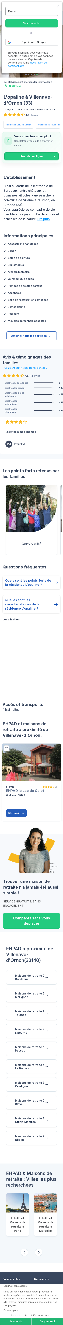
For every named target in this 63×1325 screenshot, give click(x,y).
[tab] (26, 74)
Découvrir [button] (14, 813)
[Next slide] (38, 1252)
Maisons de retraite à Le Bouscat (29, 1066)
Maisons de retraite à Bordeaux (29, 977)
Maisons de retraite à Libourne (29, 1030)
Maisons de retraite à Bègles (29, 1137)
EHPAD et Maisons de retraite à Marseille (45, 1224)
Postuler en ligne (31, 156)
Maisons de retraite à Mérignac (29, 995)
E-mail (12, 11)
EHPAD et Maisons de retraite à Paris (17, 1224)
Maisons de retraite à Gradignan (29, 1084)
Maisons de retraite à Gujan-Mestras (29, 1120)
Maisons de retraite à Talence (29, 1013)
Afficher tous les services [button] (29, 336)
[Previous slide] (24, 1252)
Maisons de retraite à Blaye (29, 1102)
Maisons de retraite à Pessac (29, 1048)
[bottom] (6, 748)
